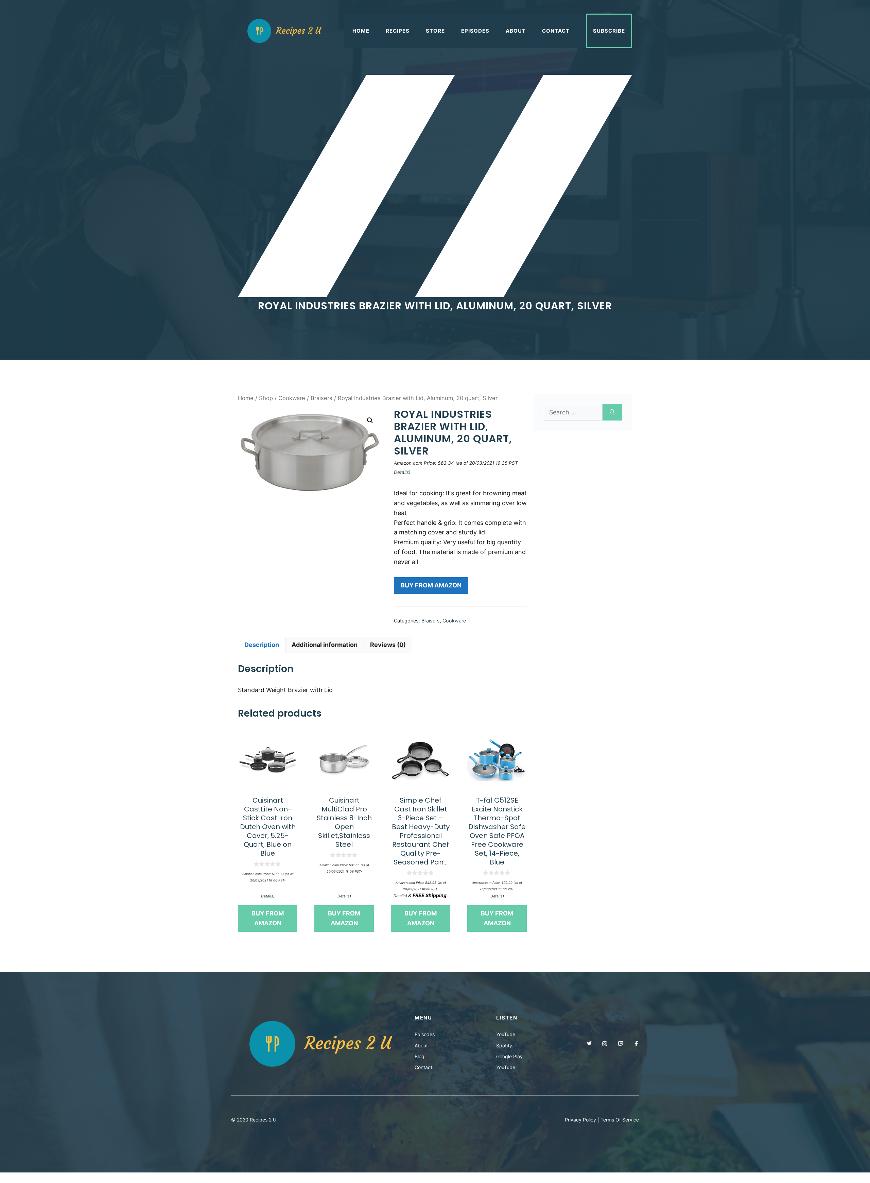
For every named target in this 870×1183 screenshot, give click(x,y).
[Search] (612, 412)
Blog (419, 1056)
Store (435, 31)
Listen (506, 1017)
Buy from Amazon (431, 585)
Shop (266, 398)
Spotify (504, 1045)
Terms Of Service (620, 1119)
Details (401, 472)
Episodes (475, 31)
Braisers (321, 398)
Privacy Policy (580, 1119)
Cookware (291, 398)
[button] (370, 420)
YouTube (505, 1034)
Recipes (398, 31)
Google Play (509, 1056)
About (516, 31)
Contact (556, 31)
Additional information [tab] (325, 644)
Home (360, 31)
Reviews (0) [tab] (388, 644)
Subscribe (609, 31)
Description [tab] (261, 644)
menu (423, 1017)
